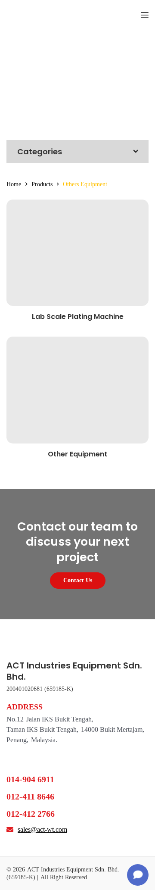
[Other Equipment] (77, 390)
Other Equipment (77, 454)
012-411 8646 (30, 796)
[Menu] (145, 15)
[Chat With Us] (138, 875)
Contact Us (77, 580)
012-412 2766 (30, 813)
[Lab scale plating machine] (77, 253)
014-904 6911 (30, 779)
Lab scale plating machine (78, 317)
